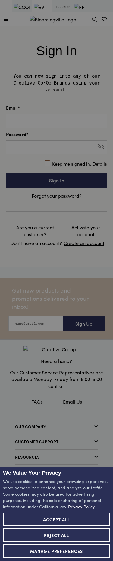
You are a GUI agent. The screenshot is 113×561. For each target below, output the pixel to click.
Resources (27, 457)
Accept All (56, 519)
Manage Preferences (56, 551)
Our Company (30, 426)
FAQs (37, 401)
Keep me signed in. (79, 163)
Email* (13, 107)
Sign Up (84, 323)
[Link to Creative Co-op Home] (56, 349)
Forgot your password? (57, 195)
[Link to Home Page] (53, 18)
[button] (6, 19)
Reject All (56, 535)
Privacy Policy (81, 507)
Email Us (72, 401)
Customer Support (36, 442)
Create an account (84, 243)
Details (100, 163)
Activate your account (85, 230)
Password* (17, 134)
